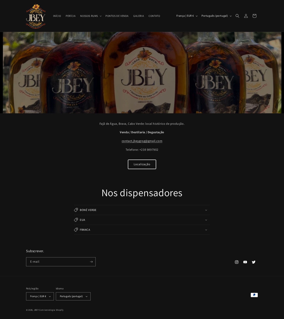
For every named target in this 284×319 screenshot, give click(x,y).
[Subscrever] (91, 261)
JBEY (36, 310)
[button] (90, 16)
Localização (142, 164)
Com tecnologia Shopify (51, 310)
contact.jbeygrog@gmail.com (142, 141)
